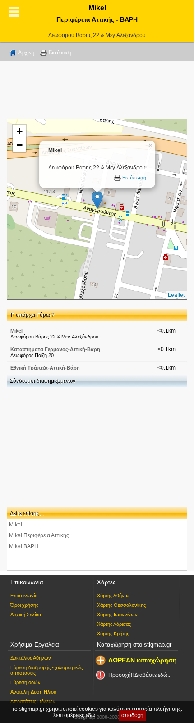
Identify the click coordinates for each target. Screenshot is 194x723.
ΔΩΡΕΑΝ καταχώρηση (142, 660)
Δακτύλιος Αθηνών (30, 658)
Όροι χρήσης (24, 605)
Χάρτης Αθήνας (113, 595)
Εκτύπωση (60, 52)
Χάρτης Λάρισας (114, 624)
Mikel (16, 330)
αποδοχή (132, 715)
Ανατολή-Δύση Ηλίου (33, 692)
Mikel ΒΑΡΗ (23, 546)
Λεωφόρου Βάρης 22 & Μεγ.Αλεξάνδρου (97, 35)
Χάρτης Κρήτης (113, 633)
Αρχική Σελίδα (25, 614)
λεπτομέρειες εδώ (74, 715)
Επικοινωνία (23, 595)
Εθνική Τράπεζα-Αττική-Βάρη (45, 368)
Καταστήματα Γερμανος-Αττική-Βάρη (55, 349)
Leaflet (176, 295)
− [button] (20, 144)
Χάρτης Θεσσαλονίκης (121, 605)
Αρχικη (26, 52)
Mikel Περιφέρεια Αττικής (39, 535)
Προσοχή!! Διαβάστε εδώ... (139, 675)
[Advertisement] (97, 91)
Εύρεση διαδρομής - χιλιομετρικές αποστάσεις (46, 670)
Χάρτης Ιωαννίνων (117, 614)
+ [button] (20, 131)
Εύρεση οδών (25, 682)
